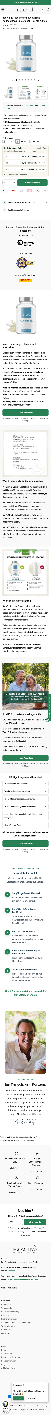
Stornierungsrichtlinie (37, 1409)
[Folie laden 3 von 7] (22, 80)
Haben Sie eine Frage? (13, 825)
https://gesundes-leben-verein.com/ (23, 1279)
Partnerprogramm (9, 1319)
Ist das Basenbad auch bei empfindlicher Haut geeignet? (23, 816)
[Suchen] (8, 9)
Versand (15, 1409)
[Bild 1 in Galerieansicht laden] (10, 93)
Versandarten (7, 1308)
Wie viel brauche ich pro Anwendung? (19, 799)
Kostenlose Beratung (10, 1357)
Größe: (7, 138)
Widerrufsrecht (8, 1326)
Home (3, 1350)
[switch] (5, 1411)
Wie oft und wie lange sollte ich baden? (20, 806)
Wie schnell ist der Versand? (16, 783)
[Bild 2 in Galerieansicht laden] (25, 93)
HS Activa (13, 1406)
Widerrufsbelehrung (10, 1311)
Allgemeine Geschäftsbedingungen (16, 1322)
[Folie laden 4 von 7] (25, 80)
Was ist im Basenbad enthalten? (17, 791)
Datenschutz (6, 1304)
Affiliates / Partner (9, 1368)
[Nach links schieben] (12, 80)
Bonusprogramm (8, 1361)
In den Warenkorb (25, 412)
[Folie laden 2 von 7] (19, 80)
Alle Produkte (7, 1353)
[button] (3, 9)
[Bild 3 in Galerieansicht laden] (41, 93)
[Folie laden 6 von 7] (31, 80)
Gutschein (5, 1329)
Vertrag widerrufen (9, 1288)
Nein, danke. (32, 1398)
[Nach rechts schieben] (38, 80)
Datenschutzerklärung (39, 1406)
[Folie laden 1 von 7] (16, 80)
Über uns (5, 1315)
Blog (3, 1364)
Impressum (6, 1333)
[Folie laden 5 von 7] (28, 80)
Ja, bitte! (18, 1398)
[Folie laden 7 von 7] (34, 80)
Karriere (11, 1271)
